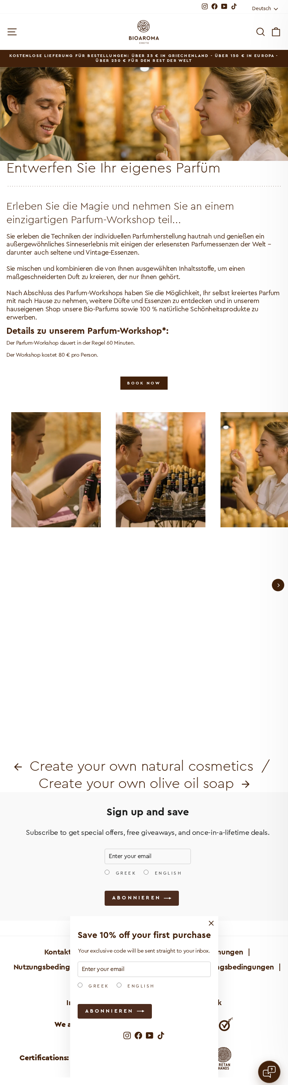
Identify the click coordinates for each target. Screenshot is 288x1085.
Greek (97, 986)
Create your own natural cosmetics (139, 766)
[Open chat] (269, 1072)
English (140, 986)
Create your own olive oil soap (140, 783)
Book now (143, 383)
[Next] (278, 585)
